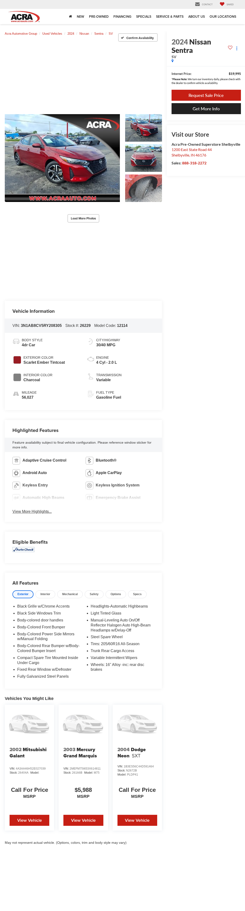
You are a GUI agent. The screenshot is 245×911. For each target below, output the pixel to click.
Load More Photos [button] (83, 218)
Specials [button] (143, 16)
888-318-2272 (194, 163)
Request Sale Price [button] (206, 95)
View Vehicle (29, 820)
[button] (62, 158)
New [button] (80, 16)
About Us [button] (196, 16)
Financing (122, 16)
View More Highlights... (32, 511)
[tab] (22, 594)
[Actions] (237, 48)
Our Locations (223, 16)
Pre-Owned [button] (99, 16)
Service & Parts (170, 16)
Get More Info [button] (206, 108)
